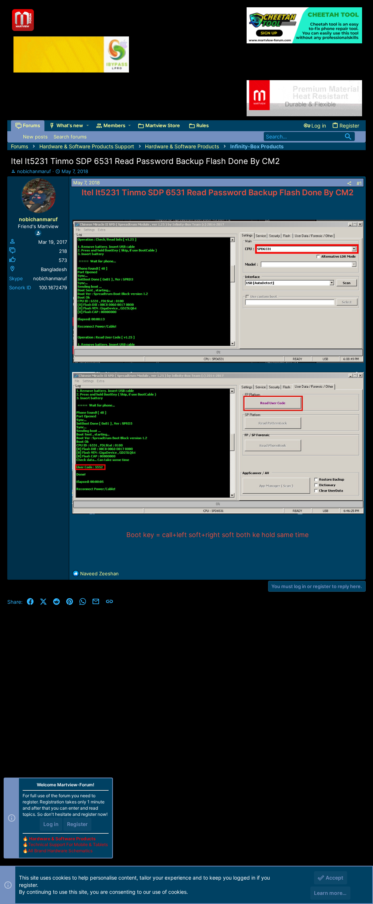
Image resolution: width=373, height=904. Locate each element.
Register (77, 824)
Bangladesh (54, 269)
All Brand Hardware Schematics (60, 850)
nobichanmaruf (34, 171)
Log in (51, 824)
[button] (87, 125)
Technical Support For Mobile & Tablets (68, 844)
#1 (359, 183)
